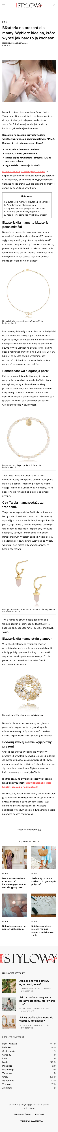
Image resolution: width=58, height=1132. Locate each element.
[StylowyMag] (29, 5)
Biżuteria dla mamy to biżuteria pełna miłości (27, 202)
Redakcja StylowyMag (17, 43)
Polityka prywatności (31, 1121)
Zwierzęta (7, 1088)
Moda (5, 873)
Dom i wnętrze (9, 1044)
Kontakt (39, 1114)
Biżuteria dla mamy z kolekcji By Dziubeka (23, 171)
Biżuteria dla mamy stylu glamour (21, 211)
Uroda (5, 1077)
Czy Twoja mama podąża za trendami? (24, 208)
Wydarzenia (8, 1080)
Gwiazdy (6, 1055)
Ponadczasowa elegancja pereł (20, 205)
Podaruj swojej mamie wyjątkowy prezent (25, 215)
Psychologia (8, 1069)
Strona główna (22, 1114)
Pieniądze (7, 1066)
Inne (4, 22)
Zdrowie (6, 1084)
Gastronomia (8, 1051)
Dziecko (6, 1047)
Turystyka (7, 1073)
